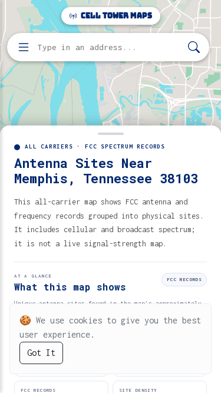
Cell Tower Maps (115, 15)
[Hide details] (110, 133)
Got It (41, 353)
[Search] (194, 47)
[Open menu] (23, 47)
